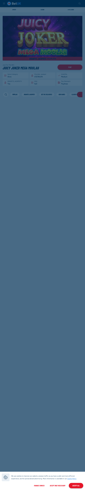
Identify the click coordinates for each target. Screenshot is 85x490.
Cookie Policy (71, 479)
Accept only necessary (57, 485)
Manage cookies (39, 485)
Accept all (76, 485)
